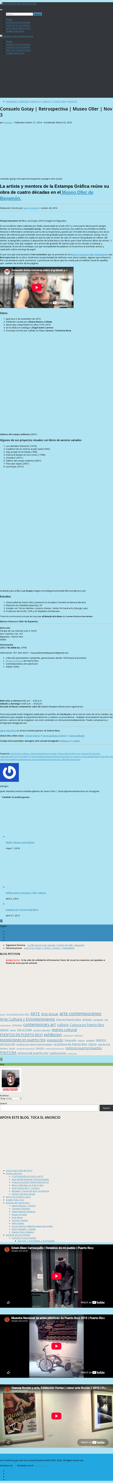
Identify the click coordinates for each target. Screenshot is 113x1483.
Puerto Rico (72, 1053)
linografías (19, 759)
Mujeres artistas (14, 660)
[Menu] (1, 9)
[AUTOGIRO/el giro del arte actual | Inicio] (18, 3)
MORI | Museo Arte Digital (20, 842)
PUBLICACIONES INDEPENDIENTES (30, 1182)
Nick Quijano (18, 1223)
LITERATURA (59, 101)
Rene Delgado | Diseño (24, 1229)
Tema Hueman (41, 1465)
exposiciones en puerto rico (71, 756)
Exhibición (78, 1035)
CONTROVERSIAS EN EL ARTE (27, 1176)
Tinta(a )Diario (32, 735)
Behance (65, 740)
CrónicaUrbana (76, 735)
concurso (17, 1025)
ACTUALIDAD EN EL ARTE (17, 1014)
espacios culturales (41, 1030)
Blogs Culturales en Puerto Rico (28, 1185)
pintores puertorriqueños (84, 1048)
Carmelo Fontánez (21, 1208)
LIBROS (46, 101)
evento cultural (64, 1029)
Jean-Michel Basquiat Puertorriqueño (30, 1179)
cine (106, 1019)
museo (12, 1048)
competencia (5, 1025)
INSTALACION (7, 1044)
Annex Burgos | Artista (23, 1205)
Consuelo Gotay (56, 753)
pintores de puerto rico (55, 1048)
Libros (92, 1044)
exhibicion (41, 756)
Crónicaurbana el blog (54, 735)
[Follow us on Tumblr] (7, 937)
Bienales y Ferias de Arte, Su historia (30, 1190)
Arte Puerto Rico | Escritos (26, 1188)
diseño (13, 1030)
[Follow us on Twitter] (7, 934)
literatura (4, 1048)
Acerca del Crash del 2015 (19, 1170)
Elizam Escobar (19, 1214)
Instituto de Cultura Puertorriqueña (34, 1044)
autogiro (8, 122)
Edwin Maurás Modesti (23, 1211)
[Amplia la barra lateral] (1, 920)
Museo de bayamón (34, 759)
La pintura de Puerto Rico (70, 1044)
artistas (87, 1019)
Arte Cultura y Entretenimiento (32, 753)
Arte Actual (49, 1014)
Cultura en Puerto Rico (81, 753)
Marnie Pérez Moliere (23, 1232)
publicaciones (58, 1053)
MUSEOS (72, 101)
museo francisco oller (55, 759)
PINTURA (8, 1052)
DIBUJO (4, 1030)
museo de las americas (25, 1048)
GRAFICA (35, 101)
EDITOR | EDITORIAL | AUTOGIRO (36, 1240)
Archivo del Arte (14, 1173)
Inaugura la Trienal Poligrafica (22, 909)
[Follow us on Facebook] (7, 931)
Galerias (81, 1040)
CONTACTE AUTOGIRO (18, 25)
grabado (89, 756)
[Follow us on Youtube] (7, 939)
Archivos (4, 1095)
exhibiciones (68, 1035)
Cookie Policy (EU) (15, 31)
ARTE (13, 753)
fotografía (70, 1040)
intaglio (10, 759)
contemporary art (39, 1024)
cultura (67, 753)
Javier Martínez (31, 207)
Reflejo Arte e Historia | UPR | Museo (26, 892)
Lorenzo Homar (20, 1220)
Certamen (98, 1019)
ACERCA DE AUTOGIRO (18, 22)
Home (9, 19)
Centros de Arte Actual (23, 1193)
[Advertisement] (56, 77)
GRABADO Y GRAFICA (17, 101)
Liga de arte (104, 1044)
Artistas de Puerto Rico (18, 1202)
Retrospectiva (73, 759)
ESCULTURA (24, 1030)
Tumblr (76, 740)
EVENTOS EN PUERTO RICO (21, 756)
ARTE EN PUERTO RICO (18, 28)
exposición (51, 756)
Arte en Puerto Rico (68, 1019)
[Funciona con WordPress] (14, 1466)
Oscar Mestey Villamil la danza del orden (32, 1226)
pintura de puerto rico (33, 1053)
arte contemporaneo (80, 1013)
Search (3, 1103)
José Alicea (17, 1217)
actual (2, 1014)
